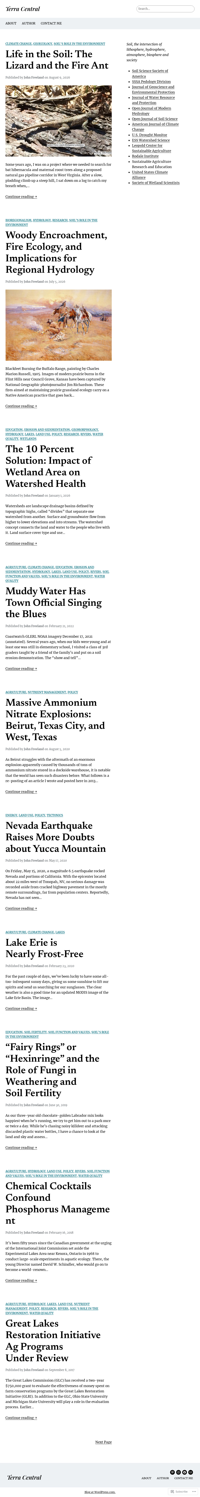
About (10, 23)
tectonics (55, 815)
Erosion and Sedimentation (47, 430)
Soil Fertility (35, 1032)
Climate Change (18, 44)
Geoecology (42, 44)
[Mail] (190, 1472)
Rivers (85, 434)
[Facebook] (184, 1472)
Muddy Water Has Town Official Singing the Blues (53, 603)
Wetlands (28, 439)
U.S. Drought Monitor (149, 135)
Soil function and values (69, 1032)
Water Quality (90, 1176)
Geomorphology (84, 430)
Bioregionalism (18, 220)
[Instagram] (178, 1472)
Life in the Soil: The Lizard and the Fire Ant (56, 61)
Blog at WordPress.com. (100, 1492)
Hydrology (42, 220)
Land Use (43, 434)
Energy (11, 815)
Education (14, 430)
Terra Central (22, 8)
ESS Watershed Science (151, 140)
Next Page (103, 1442)
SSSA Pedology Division (151, 82)
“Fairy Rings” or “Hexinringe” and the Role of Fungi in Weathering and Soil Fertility (52, 1071)
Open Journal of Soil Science (155, 119)
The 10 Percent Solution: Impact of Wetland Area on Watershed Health (48, 467)
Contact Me (51, 23)
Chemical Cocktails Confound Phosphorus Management (57, 1204)
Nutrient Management (47, 692)
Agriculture (15, 567)
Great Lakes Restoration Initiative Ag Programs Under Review (53, 1341)
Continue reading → (21, 196)
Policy (57, 434)
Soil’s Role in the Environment (79, 44)
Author (28, 23)
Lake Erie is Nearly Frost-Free (44, 949)
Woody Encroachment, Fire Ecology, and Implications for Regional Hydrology (56, 253)
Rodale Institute (145, 156)
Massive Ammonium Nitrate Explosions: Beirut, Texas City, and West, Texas (55, 720)
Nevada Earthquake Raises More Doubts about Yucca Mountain (55, 837)
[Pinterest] (172, 1472)
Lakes (29, 434)
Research (60, 220)
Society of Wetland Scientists (156, 183)
